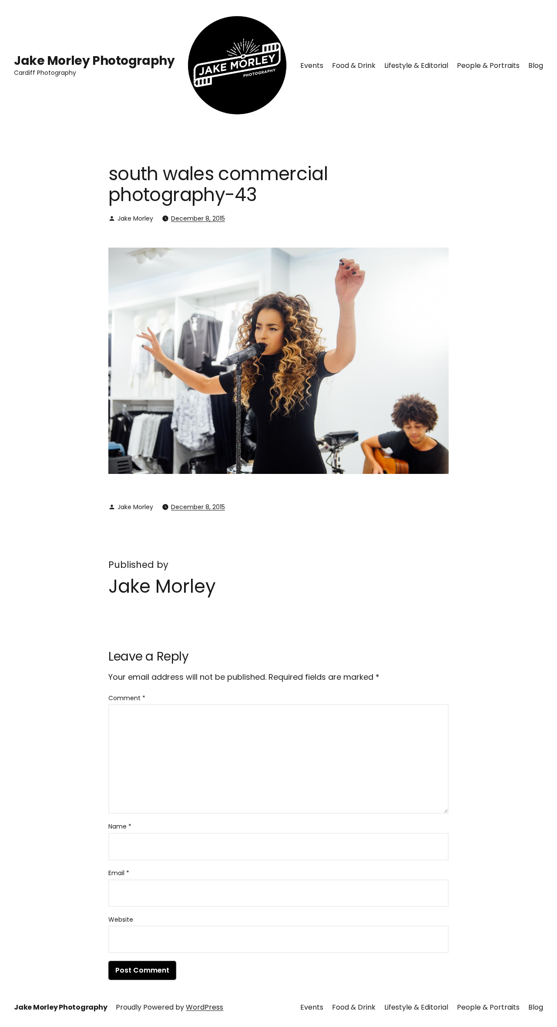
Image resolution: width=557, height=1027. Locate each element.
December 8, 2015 (198, 218)
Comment (126, 698)
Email (118, 873)
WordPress (204, 1007)
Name (119, 826)
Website (120, 919)
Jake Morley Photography (94, 60)
